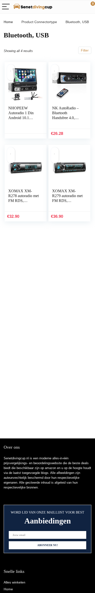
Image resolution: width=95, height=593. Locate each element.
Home (8, 22)
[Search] (69, 6)
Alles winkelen (14, 582)
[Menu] (6, 6)
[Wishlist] (79, 7)
